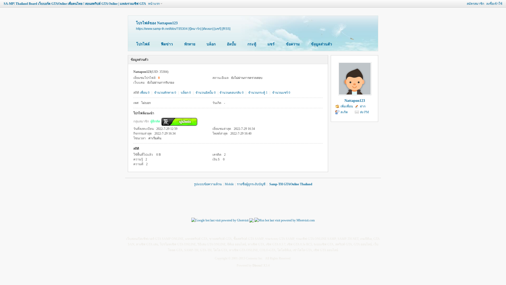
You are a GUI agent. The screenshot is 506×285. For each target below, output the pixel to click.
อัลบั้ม (231, 44)
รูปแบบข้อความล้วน (208, 184)
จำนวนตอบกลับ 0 (232, 92)
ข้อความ (293, 44)
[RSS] (226, 28)
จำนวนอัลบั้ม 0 (206, 92)
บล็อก (211, 44)
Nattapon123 (354, 101)
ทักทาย (189, 44)
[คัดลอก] (207, 28)
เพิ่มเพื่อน (346, 106)
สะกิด (344, 112)
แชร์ (271, 44)
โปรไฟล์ (143, 44)
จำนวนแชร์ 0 (281, 92)
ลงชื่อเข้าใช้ (494, 4)
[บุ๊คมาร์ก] (194, 28)
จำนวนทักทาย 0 (165, 92)
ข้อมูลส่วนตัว (321, 44)
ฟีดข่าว (167, 44)
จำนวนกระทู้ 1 (257, 92)
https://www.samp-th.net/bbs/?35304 (162, 28)
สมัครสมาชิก (475, 4)
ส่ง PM (364, 112)
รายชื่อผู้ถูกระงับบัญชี (251, 184)
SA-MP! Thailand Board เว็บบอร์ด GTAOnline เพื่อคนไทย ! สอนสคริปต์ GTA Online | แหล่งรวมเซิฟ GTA (75, 4)
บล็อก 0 (186, 92)
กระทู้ (251, 44)
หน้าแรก (154, 4)
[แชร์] (217, 28)
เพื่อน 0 (144, 92)
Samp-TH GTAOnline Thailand (290, 184)
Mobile (229, 184)
